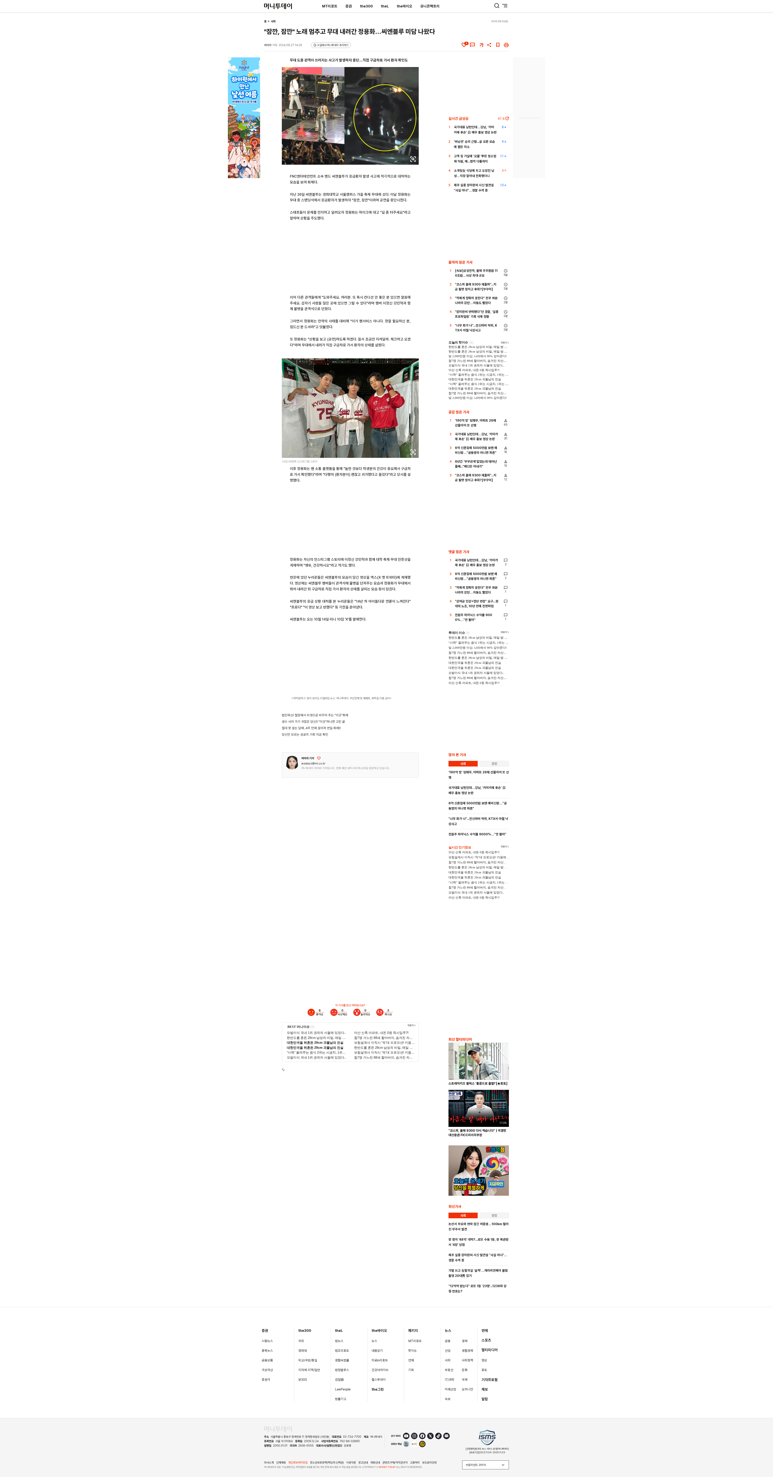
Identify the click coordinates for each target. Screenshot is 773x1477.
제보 (485, 1389)
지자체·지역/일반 (309, 1370)
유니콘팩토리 (430, 6)
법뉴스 (339, 1341)
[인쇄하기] (506, 45)
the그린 (378, 1389)
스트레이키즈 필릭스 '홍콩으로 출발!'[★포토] (478, 1083)
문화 (464, 1370)
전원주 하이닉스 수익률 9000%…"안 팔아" (477, 834)
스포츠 (486, 1340)
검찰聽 (339, 1380)
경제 (464, 1341)
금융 (448, 1341)
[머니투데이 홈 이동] (278, 1429)
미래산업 (450, 1389)
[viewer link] (413, 159)
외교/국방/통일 (307, 1360)
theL (385, 6)
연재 (411, 1360)
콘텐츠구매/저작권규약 (395, 1462)
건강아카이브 (380, 1370)
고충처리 (415, 1462)
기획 (411, 1370)
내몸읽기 (377, 1351)
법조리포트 (342, 1351)
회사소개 (269, 1462)
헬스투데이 (379, 1380)
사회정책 (467, 1360)
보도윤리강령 (429, 1462)
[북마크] (497, 45)
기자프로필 (490, 1380)
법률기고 (340, 1399)
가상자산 (267, 1370)
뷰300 (302, 1380)
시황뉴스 (267, 1341)
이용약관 (351, 1462)
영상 (484, 1360)
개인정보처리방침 (298, 1462)
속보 (448, 1399)
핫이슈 (412, 1351)
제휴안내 (375, 1462)
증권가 (266, 1380)
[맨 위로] (764, 1460)
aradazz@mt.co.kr (313, 763)
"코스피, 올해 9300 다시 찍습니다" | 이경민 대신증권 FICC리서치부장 (477, 1133)
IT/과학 (449, 1380)
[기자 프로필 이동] (292, 763)
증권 (348, 6)
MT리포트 (329, 6)
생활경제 (467, 1351)
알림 (485, 1399)
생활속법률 (342, 1360)
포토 (484, 1370)
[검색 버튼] (497, 6)
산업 (448, 1351)
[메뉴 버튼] (505, 6)
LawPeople (343, 1389)
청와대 (302, 1351)
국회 (301, 1341)
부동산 (449, 1370)
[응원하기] (318, 758)
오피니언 (467, 1389)
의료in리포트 (380, 1360)
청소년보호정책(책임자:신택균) (327, 1462)
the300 (366, 6)
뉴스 (374, 1341)
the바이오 (404, 6)
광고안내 (363, 1462)
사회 (273, 21)
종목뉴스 (267, 1351)
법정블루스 (342, 1370)
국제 (464, 1380)
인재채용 (281, 1462)
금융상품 (267, 1360)
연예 (485, 1330)
